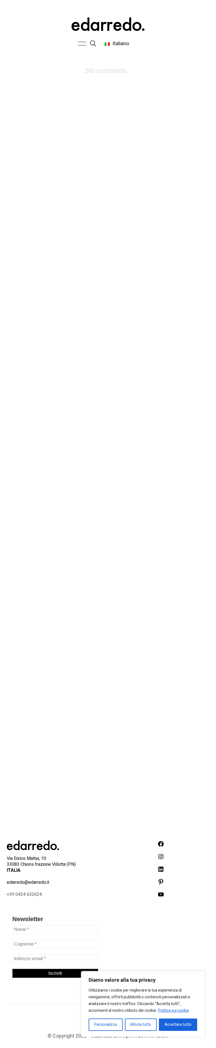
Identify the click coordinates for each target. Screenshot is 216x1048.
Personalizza (105, 1025)
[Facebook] (80, 1018)
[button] (81, 44)
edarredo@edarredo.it (28, 882)
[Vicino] (198, 975)
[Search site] (93, 44)
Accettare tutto (178, 1025)
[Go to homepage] (108, 24)
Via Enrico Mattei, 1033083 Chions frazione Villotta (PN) (41, 865)
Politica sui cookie (173, 1010)
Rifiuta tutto (140, 1025)
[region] (143, 1004)
